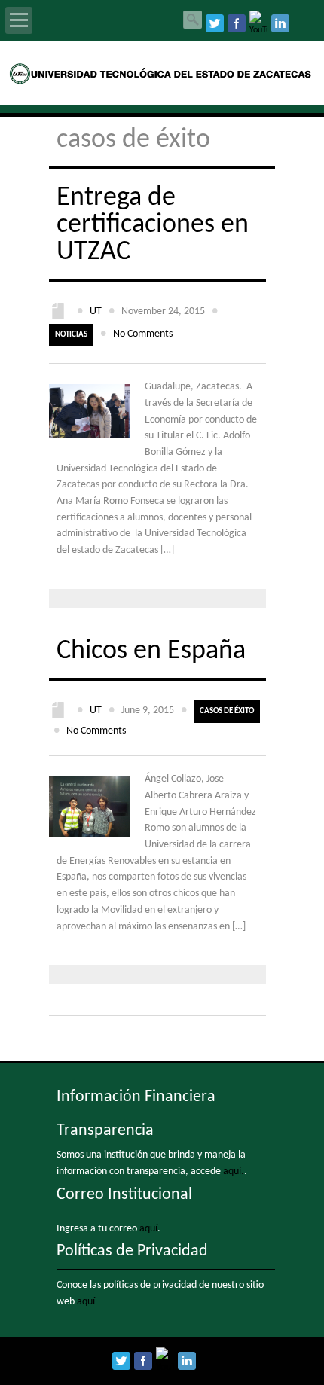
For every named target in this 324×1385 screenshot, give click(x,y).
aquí (148, 1228)
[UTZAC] (162, 81)
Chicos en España (151, 651)
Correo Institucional (124, 1194)
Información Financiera (136, 1097)
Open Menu (18, 20)
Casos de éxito (227, 711)
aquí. (233, 1171)
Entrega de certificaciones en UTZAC (153, 225)
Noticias (71, 335)
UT (96, 311)
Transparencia (105, 1130)
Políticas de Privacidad (132, 1251)
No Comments (143, 334)
